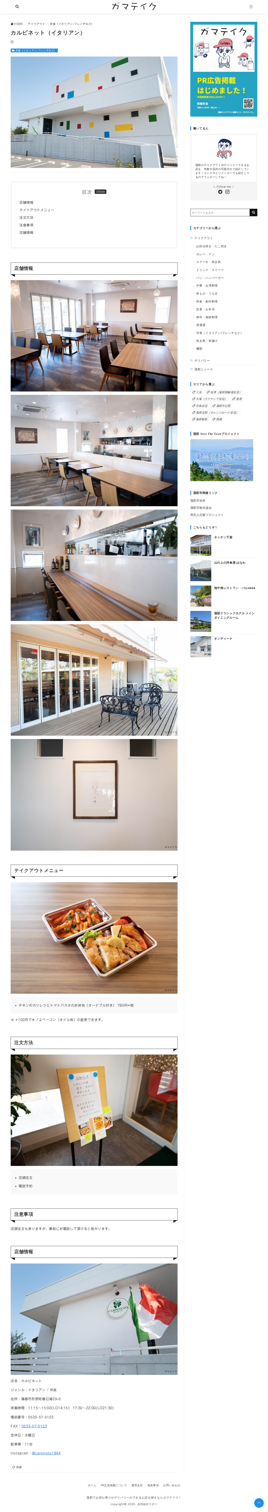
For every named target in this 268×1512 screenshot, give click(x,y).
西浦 (219, 419)
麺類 (199, 348)
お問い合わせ (171, 1485)
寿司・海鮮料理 (207, 317)
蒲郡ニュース (204, 369)
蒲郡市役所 (198, 500)
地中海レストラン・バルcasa (234, 588)
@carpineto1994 (46, 1453)
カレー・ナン (205, 254)
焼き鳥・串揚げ (207, 341)
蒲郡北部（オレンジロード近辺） (217, 412)
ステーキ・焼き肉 (208, 262)
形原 (19, 1467)
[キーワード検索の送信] (253, 212)
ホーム (92, 1485)
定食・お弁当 (205, 309)
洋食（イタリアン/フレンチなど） (36, 50)
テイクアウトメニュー (36, 210)
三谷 (199, 392)
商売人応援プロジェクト (207, 514)
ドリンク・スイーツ (210, 270)
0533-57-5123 (34, 1426)
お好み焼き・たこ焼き (211, 246)
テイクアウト (204, 238)
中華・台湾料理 (207, 285)
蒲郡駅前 (201, 419)
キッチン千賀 (223, 537)
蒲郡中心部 (223, 405)
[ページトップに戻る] (259, 1503)
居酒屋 (200, 325)
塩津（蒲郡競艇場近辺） (226, 392)
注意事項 (26, 225)
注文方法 (26, 217)
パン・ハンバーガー (210, 277)
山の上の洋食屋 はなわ (230, 562)
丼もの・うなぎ (207, 293)
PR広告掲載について (114, 1485)
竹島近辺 (201, 405)
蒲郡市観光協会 (201, 507)
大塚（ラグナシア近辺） (211, 399)
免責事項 (153, 1485)
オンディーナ (223, 638)
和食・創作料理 (207, 301)
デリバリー (202, 360)
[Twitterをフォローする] (220, 192)
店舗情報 (26, 202)
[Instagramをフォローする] (227, 192)
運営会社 (137, 1485)
